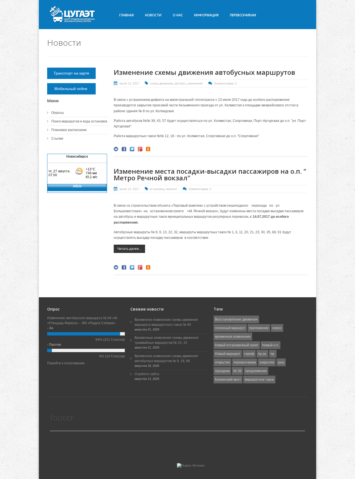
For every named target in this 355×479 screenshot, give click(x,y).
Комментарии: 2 (225, 83)
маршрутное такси (259, 379)
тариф (249, 354)
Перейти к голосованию (66, 363)
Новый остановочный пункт (236, 345)
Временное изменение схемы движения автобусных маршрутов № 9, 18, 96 (166, 358)
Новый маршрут (227, 354)
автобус (180, 83)
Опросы (57, 113)
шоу (281, 362)
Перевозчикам (243, 15)
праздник (222, 371)
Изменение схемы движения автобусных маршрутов (204, 72)
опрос (277, 328)
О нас (178, 15)
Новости (153, 15)
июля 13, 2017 (129, 83)
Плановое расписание (69, 130)
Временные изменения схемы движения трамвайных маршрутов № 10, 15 (167, 340)
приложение (259, 328)
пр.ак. (262, 354)
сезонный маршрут (230, 328)
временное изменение (233, 337)
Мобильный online (71, 88)
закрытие (266, 362)
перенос (171, 189)
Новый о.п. (270, 345)
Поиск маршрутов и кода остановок (79, 121)
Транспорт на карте (71, 73)
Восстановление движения (236, 319)
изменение (195, 83)
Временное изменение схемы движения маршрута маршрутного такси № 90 (166, 322)
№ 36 (237, 371)
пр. (272, 354)
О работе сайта (147, 374)
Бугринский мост (228, 379)
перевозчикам (245, 362)
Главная (126, 15)
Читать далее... (129, 249)
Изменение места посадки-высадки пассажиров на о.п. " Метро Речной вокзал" (210, 174)
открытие (222, 362)
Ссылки (57, 138)
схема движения (161, 83)
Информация (206, 15)
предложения (256, 371)
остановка (156, 189)
